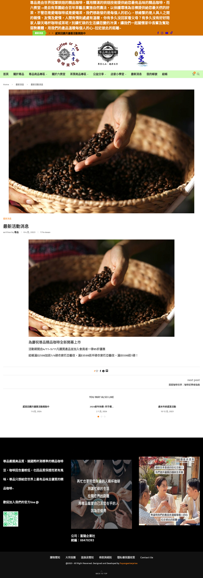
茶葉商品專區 (78, 74)
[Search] (198, 74)
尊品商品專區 (37, 74)
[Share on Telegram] (103, 371)
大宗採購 (70, 557)
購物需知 (55, 557)
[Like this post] (97, 371)
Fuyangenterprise (128, 563)
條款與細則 (105, 557)
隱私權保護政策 (126, 557)
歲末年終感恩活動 (167, 406)
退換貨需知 (87, 557)
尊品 (16, 232)
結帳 (164, 74)
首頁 (6, 74)
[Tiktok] (171, 33)
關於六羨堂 (58, 74)
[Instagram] (162, 33)
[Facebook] (158, 33)
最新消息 (136, 74)
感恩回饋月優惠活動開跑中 (70, 33)
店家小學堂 (117, 74)
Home (6, 84)
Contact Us (146, 557)
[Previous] (49, 33)
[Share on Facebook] (100, 371)
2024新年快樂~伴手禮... (102, 406)
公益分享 (98, 74)
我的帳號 (152, 74)
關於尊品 (18, 74)
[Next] (52, 33)
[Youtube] (166, 33)
